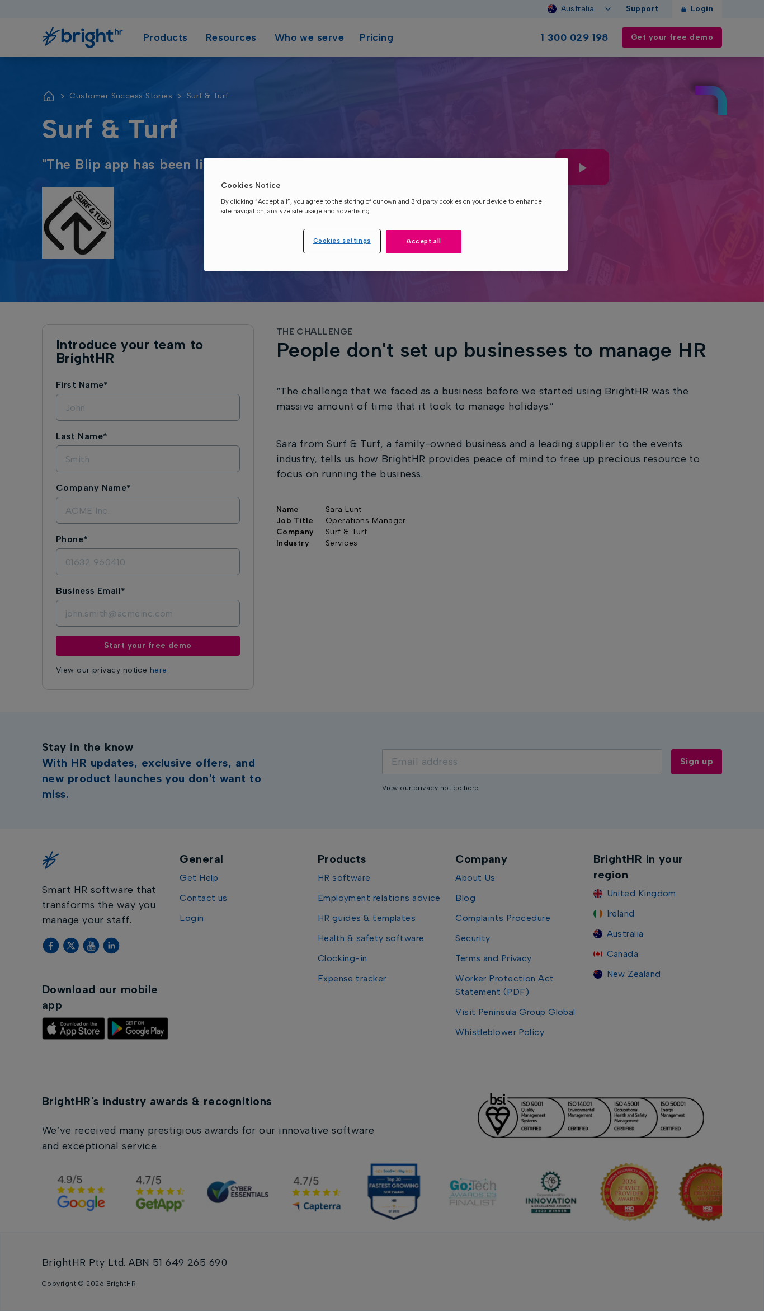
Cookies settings (342, 241)
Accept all (423, 241)
